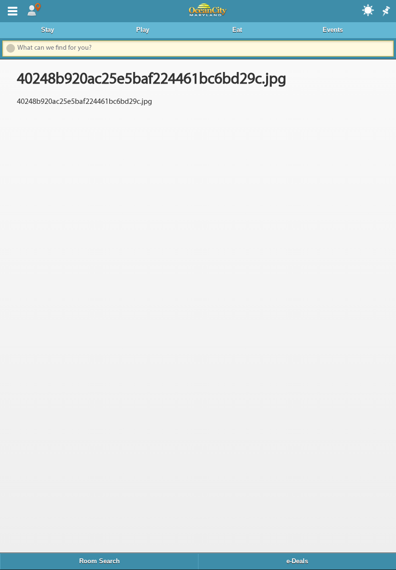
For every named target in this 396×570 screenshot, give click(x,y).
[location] (34, 10)
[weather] (368, 9)
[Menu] (10, 10)
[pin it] (385, 11)
